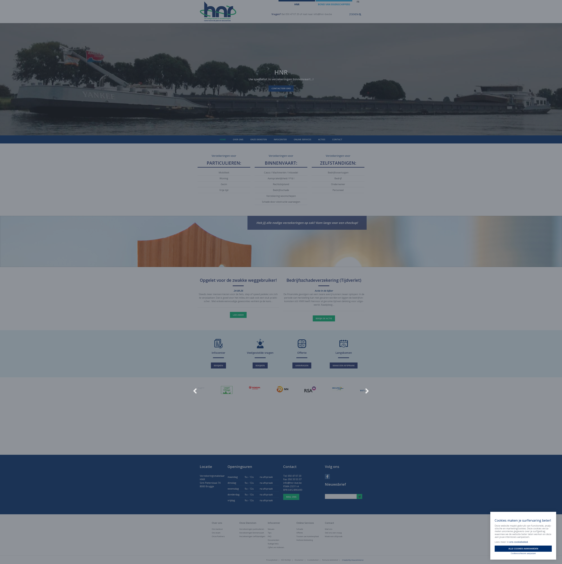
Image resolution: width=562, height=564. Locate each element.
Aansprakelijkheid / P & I (281, 178)
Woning (224, 178)
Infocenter (280, 139)
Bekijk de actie (324, 318)
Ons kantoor (217, 529)
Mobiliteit (224, 172)
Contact (337, 139)
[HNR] (232, 11)
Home (223, 139)
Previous (196, 390)
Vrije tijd (223, 190)
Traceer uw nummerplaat (307, 536)
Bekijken (218, 365)
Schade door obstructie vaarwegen (281, 201)
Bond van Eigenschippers (334, 4)
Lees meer (238, 314)
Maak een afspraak (344, 365)
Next (366, 390)
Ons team (216, 532)
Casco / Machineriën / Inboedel (281, 172)
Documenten (273, 540)
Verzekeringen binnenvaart (251, 532)
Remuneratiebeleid (330, 560)
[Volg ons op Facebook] (327, 476)
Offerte (299, 532)
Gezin (224, 184)
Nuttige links (273, 543)
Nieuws (271, 529)
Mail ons (291, 496)
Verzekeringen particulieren (251, 529)
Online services (302, 139)
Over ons (238, 139)
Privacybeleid (271, 560)
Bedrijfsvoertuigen (338, 172)
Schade (299, 529)
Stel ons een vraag (333, 532)
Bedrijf (338, 178)
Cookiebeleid (312, 560)
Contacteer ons (281, 88)
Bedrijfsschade (281, 190)
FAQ (269, 536)
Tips (269, 532)
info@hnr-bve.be (322, 14)
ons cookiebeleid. (518, 542)
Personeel (338, 190)
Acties (321, 139)
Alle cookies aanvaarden (523, 548)
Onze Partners (218, 536)
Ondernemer (338, 184)
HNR (296, 4)
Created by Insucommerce (352, 560)
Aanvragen (301, 365)
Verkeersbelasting (304, 540)
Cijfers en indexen (276, 547)
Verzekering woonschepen (281, 196)
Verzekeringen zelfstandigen (252, 536)
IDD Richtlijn (286, 560)
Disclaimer (299, 560)
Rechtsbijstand (281, 184)
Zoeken (354, 14)
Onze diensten (258, 139)
